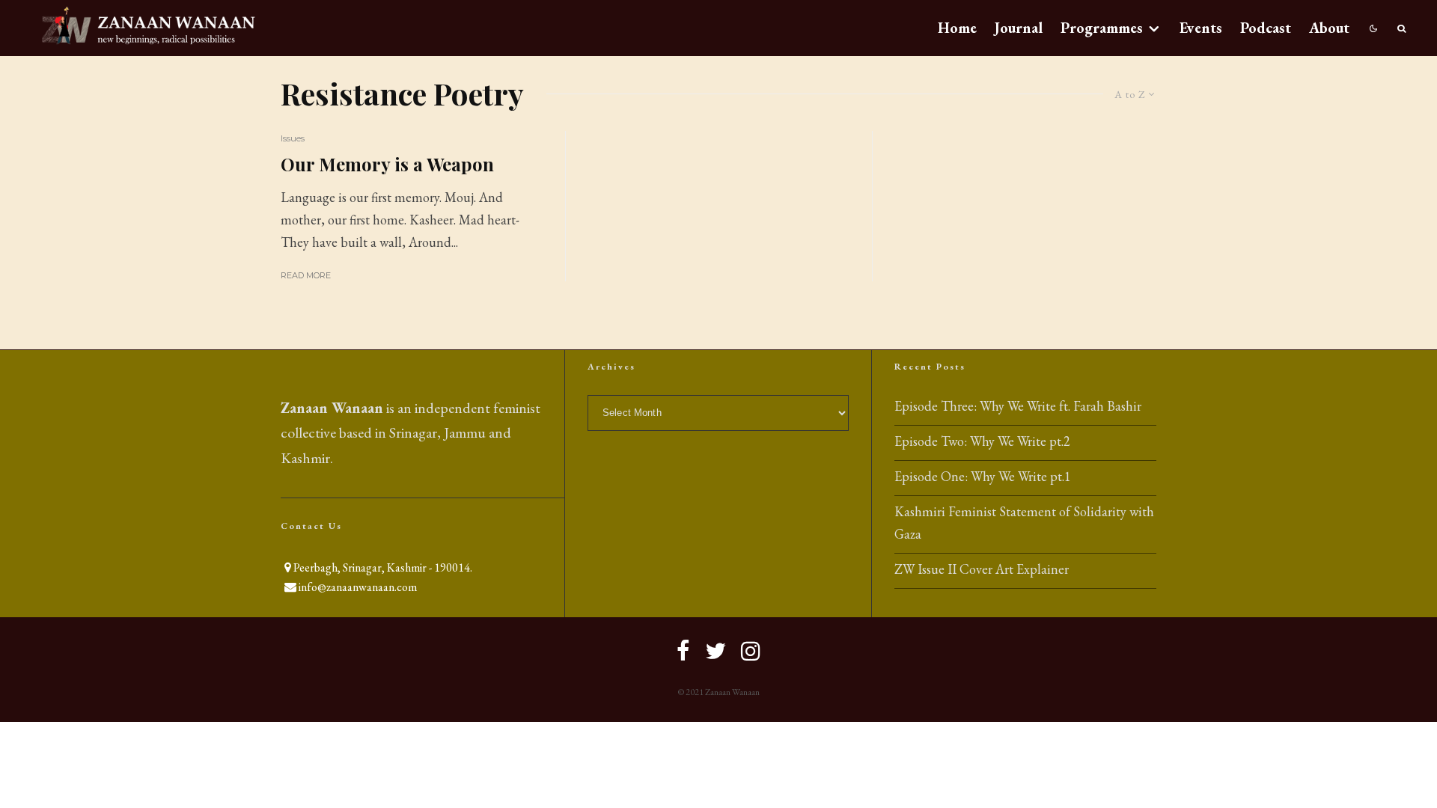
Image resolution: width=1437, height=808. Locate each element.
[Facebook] (683, 651)
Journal (1019, 27)
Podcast (1265, 27)
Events (1201, 27)
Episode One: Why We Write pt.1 (982, 476)
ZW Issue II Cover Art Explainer (981, 569)
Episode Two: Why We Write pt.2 (982, 441)
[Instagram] (750, 651)
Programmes (1102, 27)
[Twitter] (715, 651)
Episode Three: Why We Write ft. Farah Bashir (1017, 405)
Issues (293, 138)
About (1329, 27)
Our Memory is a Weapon (387, 164)
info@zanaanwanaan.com (358, 587)
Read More (306, 275)
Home (957, 27)
